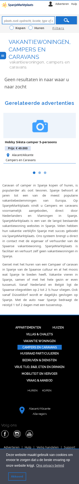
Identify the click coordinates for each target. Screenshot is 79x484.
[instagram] (17, 437)
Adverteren (62, 4)
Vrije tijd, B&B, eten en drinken (39, 367)
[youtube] (29, 437)
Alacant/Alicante (22, 155)
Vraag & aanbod (39, 380)
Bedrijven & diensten (39, 360)
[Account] (50, 4)
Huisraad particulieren (39, 353)
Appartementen (28, 327)
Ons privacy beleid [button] (50, 465)
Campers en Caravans (21, 160)
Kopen (46, 390)
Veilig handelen (48, 447)
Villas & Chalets (39, 334)
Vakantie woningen (39, 341)
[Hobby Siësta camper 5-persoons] (39, 125)
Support (69, 447)
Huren (32, 390)
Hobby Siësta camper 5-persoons (31, 142)
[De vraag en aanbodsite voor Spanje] (18, 5)
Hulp (74, 4)
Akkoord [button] (17, 476)
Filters (58, 28)
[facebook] (5, 437)
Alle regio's (40, 413)
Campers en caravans (39, 347)
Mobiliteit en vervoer (39, 373)
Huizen (58, 327)
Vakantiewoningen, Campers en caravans (40, 49)
